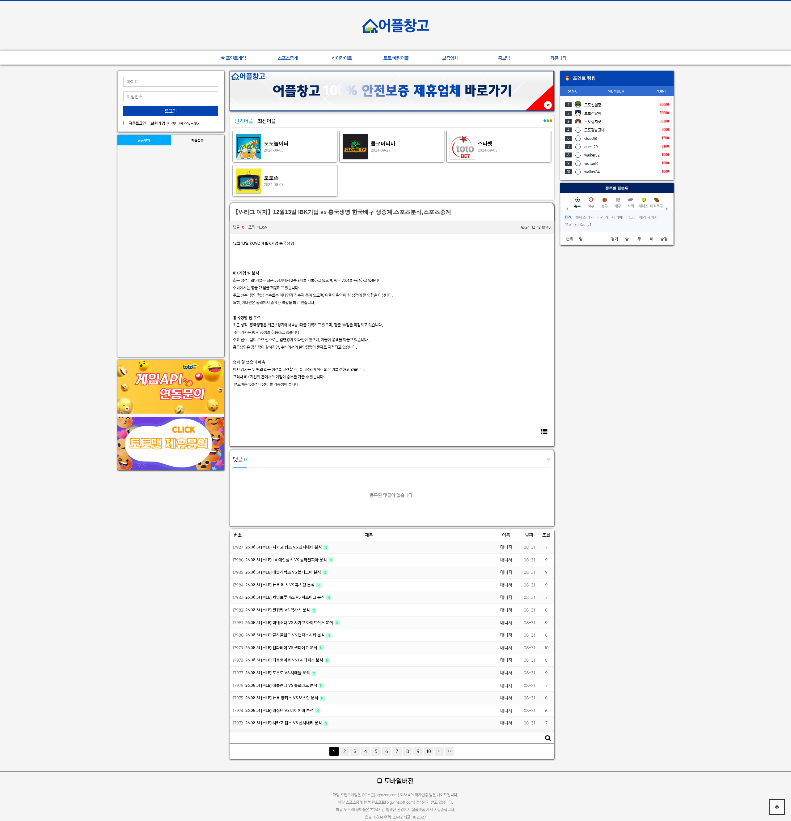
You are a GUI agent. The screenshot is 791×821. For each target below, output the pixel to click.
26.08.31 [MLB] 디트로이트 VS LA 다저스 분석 (284, 660)
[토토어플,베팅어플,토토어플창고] (395, 25)
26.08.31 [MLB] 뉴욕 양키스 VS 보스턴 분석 (282, 697)
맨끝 (449, 751)
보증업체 (450, 58)
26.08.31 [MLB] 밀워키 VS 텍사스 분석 (278, 610)
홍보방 (504, 58)
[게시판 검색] (548, 738)
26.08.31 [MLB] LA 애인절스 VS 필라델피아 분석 (286, 559)
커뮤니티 (558, 58)
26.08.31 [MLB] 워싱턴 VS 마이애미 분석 (280, 710)
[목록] (544, 431)
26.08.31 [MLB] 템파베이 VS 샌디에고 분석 (281, 647)
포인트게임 (236, 58)
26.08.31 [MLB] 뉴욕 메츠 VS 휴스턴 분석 (280, 584)
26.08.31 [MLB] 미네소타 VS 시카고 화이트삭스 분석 (289, 622)
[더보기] (544, 124)
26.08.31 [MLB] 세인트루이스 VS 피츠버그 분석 (285, 597)
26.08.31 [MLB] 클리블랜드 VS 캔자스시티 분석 (285, 635)
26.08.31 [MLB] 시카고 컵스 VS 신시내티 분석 (284, 547)
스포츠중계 (288, 58)
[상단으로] (777, 807)
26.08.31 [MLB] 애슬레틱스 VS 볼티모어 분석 (283, 572)
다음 (439, 751)
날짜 (529, 535)
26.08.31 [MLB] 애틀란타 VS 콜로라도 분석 (281, 685)
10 (428, 751)
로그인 (171, 111)
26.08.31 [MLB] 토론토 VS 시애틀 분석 (278, 672)
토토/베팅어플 (396, 58)
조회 (546, 535)
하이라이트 (342, 58)
